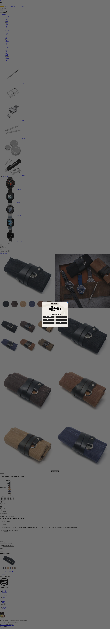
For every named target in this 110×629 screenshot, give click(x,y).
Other (61, 322)
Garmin (48, 319)
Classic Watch (49, 316)
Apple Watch (61, 319)
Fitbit (61, 316)
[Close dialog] (67, 302)
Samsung (49, 322)
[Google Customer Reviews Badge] (9, 203)
